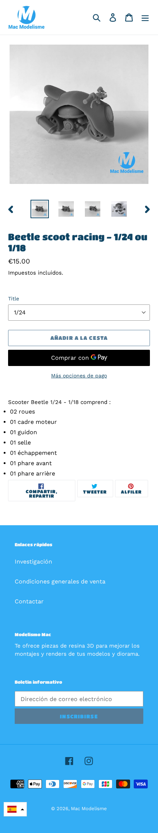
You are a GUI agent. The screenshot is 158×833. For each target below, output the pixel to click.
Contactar (29, 601)
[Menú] (145, 17)
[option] (39, 209)
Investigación (33, 561)
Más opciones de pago (79, 376)
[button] (15, 809)
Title (13, 299)
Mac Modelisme (89, 808)
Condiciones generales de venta (60, 581)
